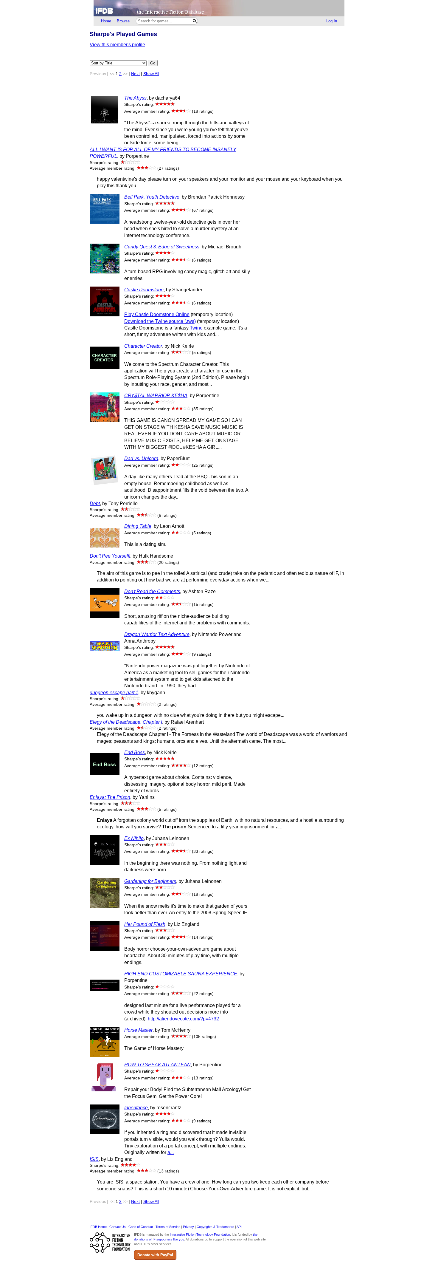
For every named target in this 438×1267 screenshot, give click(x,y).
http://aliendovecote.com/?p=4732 (183, 1018)
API (239, 1227)
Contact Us (117, 1227)
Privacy (188, 1227)
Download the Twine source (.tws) (160, 321)
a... (170, 1152)
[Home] (219, 8)
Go (152, 63)
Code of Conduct (140, 1227)
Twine (196, 327)
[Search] (195, 21)
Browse (123, 21)
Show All (151, 74)
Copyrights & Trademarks (215, 1227)
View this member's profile (117, 44)
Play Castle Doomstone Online (157, 314)
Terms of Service (168, 1227)
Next (135, 74)
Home (106, 21)
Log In (331, 21)
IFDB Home (98, 1227)
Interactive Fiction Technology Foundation (200, 1234)
